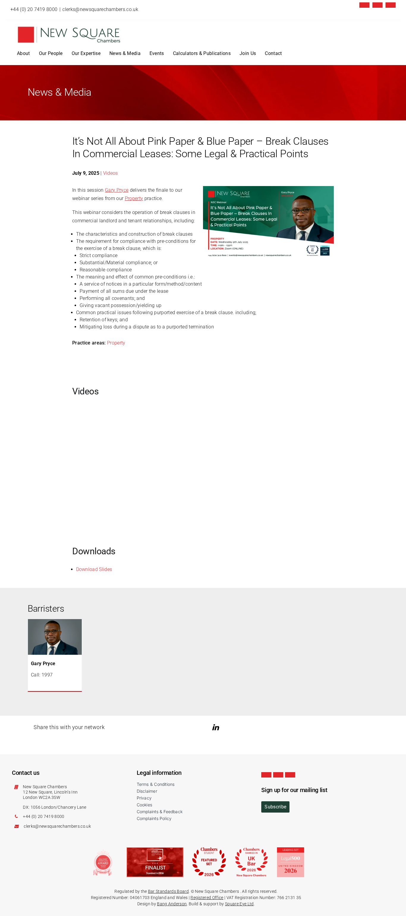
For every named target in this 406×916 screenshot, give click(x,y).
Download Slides (94, 569)
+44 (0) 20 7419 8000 (33, 9)
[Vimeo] (390, 5)
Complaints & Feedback (159, 811)
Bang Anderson (172, 903)
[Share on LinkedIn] (216, 727)
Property (134, 198)
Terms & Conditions (156, 784)
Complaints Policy (154, 818)
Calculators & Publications (202, 53)
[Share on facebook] (225, 727)
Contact (273, 53)
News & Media (125, 53)
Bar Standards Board (168, 891)
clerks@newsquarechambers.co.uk (100, 9)
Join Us (248, 53)
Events (157, 53)
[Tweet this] (208, 727)
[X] (364, 5)
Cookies (144, 804)
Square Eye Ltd (239, 903)
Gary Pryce (116, 190)
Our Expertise (86, 53)
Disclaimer (147, 791)
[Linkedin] (377, 5)
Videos (110, 173)
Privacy (144, 797)
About (23, 53)
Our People (51, 53)
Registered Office (207, 897)
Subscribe (275, 807)
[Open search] (291, 53)
